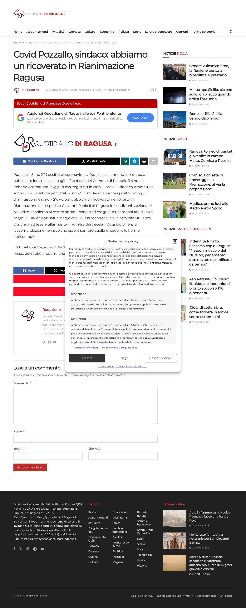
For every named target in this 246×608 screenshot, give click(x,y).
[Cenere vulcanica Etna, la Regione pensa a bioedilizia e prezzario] (174, 72)
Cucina (93, 556)
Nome (18, 431)
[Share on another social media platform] (153, 161)
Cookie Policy (106, 366)
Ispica (117, 523)
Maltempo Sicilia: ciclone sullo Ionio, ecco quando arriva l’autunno (210, 94)
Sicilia (141, 544)
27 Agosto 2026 (200, 80)
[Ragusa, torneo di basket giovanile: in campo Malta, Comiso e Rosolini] (174, 157)
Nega (124, 358)
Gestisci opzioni (160, 358)
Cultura (90, 31)
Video (141, 560)
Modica (118, 537)
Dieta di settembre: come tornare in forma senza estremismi (208, 312)
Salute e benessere (158, 31)
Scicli (140, 538)
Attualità (58, 31)
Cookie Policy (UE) (142, 595)
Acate (92, 512)
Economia (107, 31)
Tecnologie (144, 555)
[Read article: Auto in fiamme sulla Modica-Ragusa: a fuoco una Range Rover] (174, 518)
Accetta (86, 358)
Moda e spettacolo (120, 530)
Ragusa (118, 562)
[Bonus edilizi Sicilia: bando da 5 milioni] (174, 119)
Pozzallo (124, 89)
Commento (22, 383)
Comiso (93, 546)
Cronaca (75, 31)
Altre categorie (204, 31)
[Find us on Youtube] (42, 549)
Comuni (182, 31)
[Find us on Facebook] (14, 549)
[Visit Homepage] (39, 13)
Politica (123, 31)
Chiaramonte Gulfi (97, 538)
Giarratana (120, 517)
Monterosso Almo (121, 544)
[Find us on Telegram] (35, 549)
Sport (137, 31)
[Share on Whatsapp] (125, 161)
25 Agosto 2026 (200, 322)
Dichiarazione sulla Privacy (131, 366)
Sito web (94, 448)
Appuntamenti (37, 31)
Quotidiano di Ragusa (34, 595)
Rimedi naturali (142, 513)
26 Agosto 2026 (200, 166)
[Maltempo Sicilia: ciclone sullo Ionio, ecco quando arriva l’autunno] (174, 95)
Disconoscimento (205, 595)
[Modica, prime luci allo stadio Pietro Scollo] (174, 209)
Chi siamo (226, 595)
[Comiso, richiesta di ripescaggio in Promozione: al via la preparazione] (174, 181)
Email (18, 448)
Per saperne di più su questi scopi (119, 347)
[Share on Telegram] (134, 161)
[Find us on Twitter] (21, 549)
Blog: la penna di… (98, 530)
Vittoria (142, 565)
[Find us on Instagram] (28, 549)
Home (17, 31)
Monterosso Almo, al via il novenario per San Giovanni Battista (209, 538)
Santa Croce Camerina (145, 531)
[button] (175, 241)
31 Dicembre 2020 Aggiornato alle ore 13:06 (74, 89)
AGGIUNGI (140, 117)
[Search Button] (231, 31)
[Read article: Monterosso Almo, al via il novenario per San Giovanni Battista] (174, 541)
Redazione (32, 89)
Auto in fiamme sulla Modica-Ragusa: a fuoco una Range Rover (210, 516)
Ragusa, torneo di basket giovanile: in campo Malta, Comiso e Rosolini (210, 156)
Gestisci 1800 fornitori (85, 347)
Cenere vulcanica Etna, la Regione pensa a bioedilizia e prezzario (209, 70)
